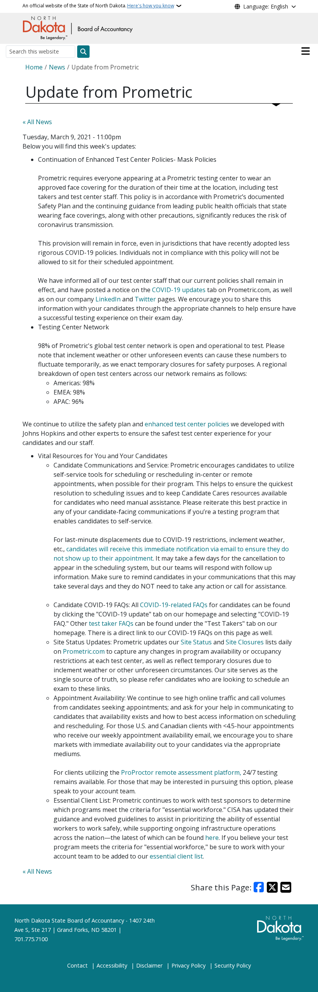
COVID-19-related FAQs (173, 605)
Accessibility (112, 965)
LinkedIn (108, 299)
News (57, 67)
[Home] (77, 27)
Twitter (145, 299)
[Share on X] (272, 887)
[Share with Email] (286, 887)
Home (34, 67)
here (212, 837)
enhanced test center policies (187, 424)
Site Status (196, 642)
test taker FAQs (111, 623)
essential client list (176, 856)
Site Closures (245, 642)
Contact (77, 965)
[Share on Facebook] (259, 887)
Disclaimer (149, 965)
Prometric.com (84, 651)
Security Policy (232, 965)
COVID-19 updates (179, 290)
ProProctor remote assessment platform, (181, 772)
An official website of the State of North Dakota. (98, 5)
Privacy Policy (188, 965)
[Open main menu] (305, 51)
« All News (37, 122)
